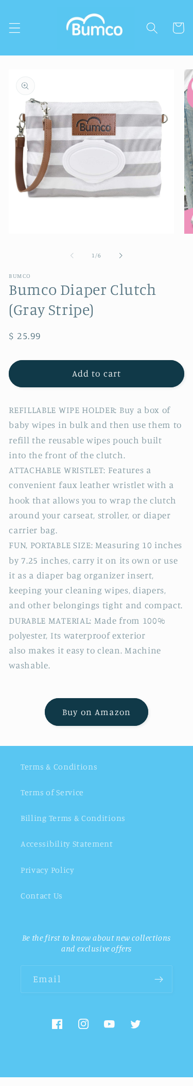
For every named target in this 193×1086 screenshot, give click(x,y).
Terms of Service (52, 792)
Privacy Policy (48, 870)
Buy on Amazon (96, 711)
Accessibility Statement (67, 843)
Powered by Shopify (120, 1080)
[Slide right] (121, 255)
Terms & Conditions (59, 766)
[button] (15, 28)
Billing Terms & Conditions (73, 818)
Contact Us (42, 895)
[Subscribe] (159, 979)
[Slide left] (72, 255)
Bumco (76, 1080)
